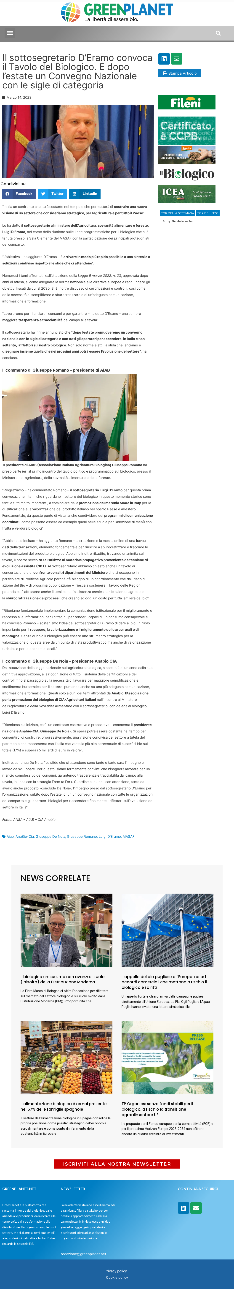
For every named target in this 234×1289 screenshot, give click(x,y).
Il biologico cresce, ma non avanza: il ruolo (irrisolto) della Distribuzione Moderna (63, 979)
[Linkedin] (164, 59)
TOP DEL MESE (207, 213)
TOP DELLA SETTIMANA (177, 213)
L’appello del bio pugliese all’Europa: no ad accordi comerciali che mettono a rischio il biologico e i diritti (164, 982)
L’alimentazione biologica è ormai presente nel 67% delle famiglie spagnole (64, 1106)
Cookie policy (117, 1277)
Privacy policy (115, 1271)
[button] (10, 33)
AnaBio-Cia (25, 836)
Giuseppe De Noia (50, 836)
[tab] (177, 213)
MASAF (129, 836)
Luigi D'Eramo (110, 836)
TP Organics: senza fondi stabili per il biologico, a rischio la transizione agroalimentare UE (157, 1109)
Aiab (10, 836)
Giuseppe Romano (82, 836)
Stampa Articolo (182, 73)
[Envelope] (176, 59)
